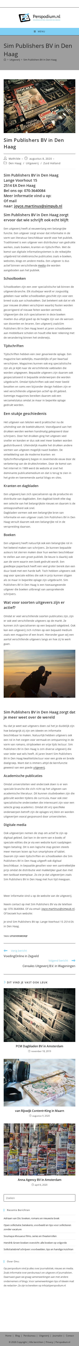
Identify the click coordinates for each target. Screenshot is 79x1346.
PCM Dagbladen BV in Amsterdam (39, 1046)
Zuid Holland (51, 163)
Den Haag (15, 163)
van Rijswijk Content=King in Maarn (39, 1111)
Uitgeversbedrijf (19, 936)
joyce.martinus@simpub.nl (38, 206)
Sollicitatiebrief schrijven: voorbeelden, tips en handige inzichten (38, 1249)
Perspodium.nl (62, 1342)
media (42, 265)
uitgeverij (39, 767)
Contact (70, 1335)
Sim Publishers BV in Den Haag (40, 59)
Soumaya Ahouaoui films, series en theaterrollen (30, 1236)
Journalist (57, 1335)
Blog (17, 1335)
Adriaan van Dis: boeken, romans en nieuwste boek (31, 1218)
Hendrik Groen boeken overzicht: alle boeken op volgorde (35, 1242)
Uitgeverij (32, 163)
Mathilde (15, 158)
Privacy (49, 1342)
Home (8, 1335)
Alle (31, 1342)
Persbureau (29, 1335)
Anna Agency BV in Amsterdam (39, 1180)
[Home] (5, 59)
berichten (38, 1342)
